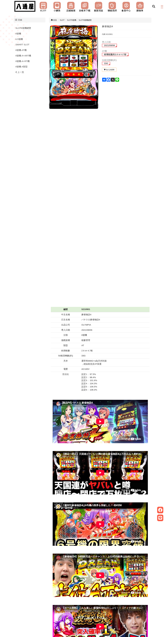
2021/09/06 (109, 45)
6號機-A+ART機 (23, 55)
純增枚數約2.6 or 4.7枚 (115, 54)
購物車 (139, 10)
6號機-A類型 (21, 66)
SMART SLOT (22, 45)
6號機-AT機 (21, 50)
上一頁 (20, 72)
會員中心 (126, 10)
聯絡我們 (112, 10)
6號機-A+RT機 (22, 61)
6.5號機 (19, 39)
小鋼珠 (57, 10)
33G (106, 63)
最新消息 (98, 10)
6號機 (18, 33)
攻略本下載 (84, 10)
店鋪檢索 (70, 10)
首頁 (55, 20)
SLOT (43, 10)
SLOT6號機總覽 (23, 28)
